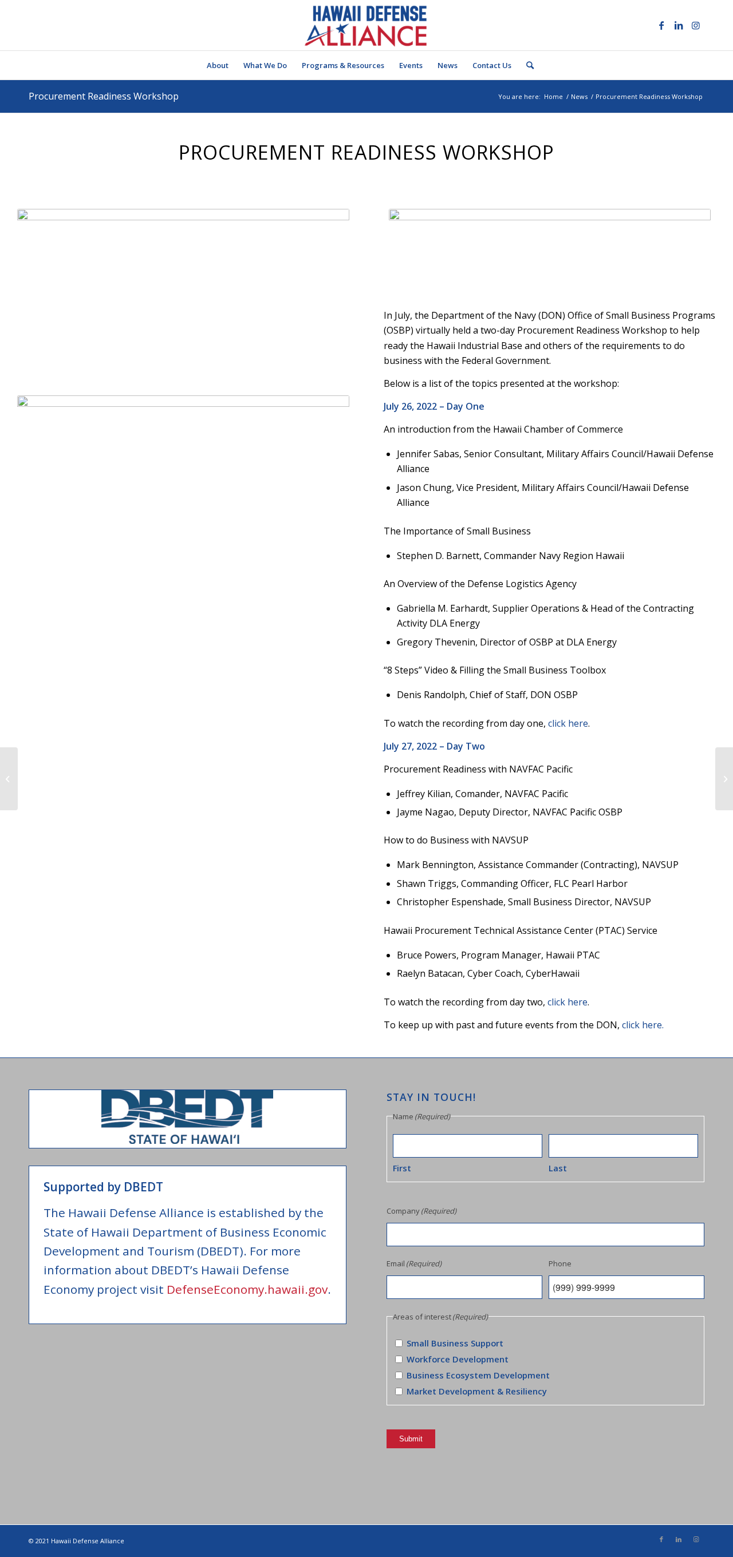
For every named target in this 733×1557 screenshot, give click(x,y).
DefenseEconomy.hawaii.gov (247, 1289)
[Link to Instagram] (695, 25)
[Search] (526, 65)
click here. (643, 1025)
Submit (411, 1439)
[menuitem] (217, 65)
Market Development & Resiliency (477, 1391)
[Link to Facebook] (661, 25)
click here (568, 723)
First (402, 1168)
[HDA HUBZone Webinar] (724, 778)
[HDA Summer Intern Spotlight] (9, 778)
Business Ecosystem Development (478, 1375)
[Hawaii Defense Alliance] (366, 25)
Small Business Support (455, 1343)
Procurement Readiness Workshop (104, 96)
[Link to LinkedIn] (678, 25)
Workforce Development (458, 1359)
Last (558, 1168)
